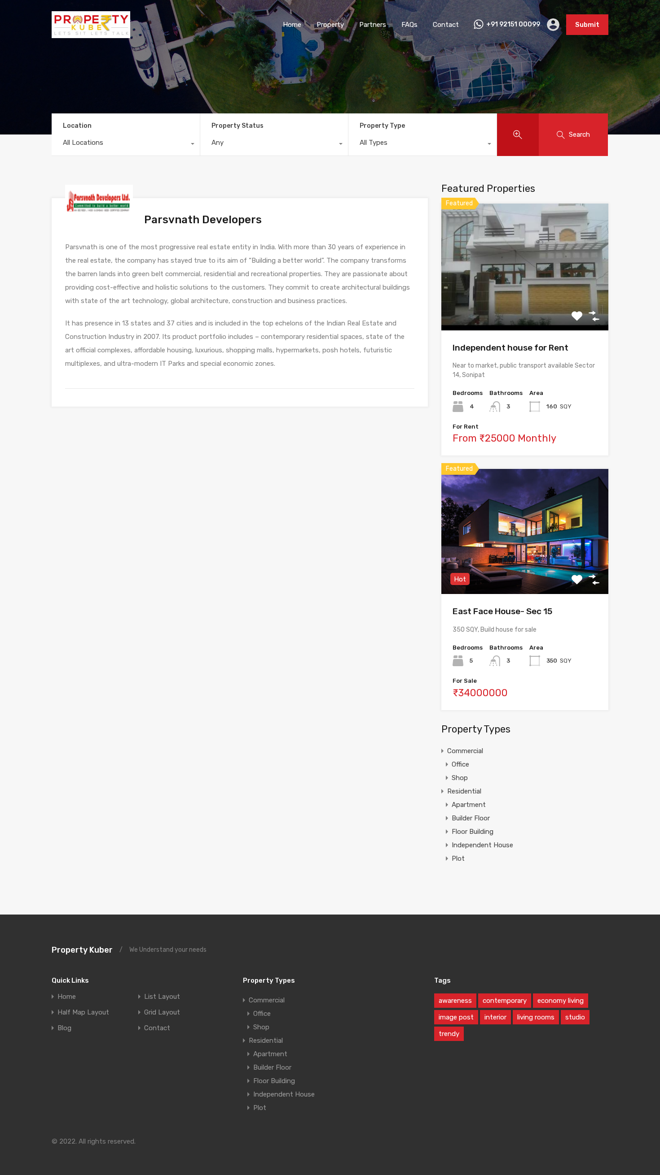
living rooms (535, 1017)
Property (330, 25)
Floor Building (472, 832)
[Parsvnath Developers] (99, 213)
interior (495, 1017)
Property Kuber (82, 950)
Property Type (382, 126)
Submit (587, 25)
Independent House (482, 845)
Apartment (469, 805)
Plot (458, 858)
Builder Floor (471, 818)
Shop (460, 778)
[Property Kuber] (91, 34)
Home (292, 25)
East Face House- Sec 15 (502, 611)
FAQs (409, 25)
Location (77, 126)
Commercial (465, 751)
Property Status (237, 126)
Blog (64, 1028)
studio (575, 1017)
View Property (525, 305)
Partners (372, 25)
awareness (455, 1001)
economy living (560, 1001)
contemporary (505, 1001)
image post (456, 1017)
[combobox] (126, 145)
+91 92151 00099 (513, 24)
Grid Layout (162, 1012)
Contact (446, 25)
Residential (464, 791)
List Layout (162, 996)
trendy (449, 1034)
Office (460, 764)
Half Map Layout (83, 1012)
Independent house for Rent (510, 348)
